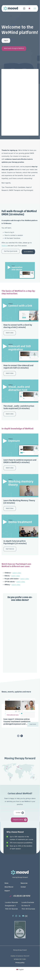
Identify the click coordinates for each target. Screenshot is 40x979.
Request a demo (18, 820)
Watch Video (9, 373)
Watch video (9, 333)
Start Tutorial (10, 549)
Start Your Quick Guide (10, 251)
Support (7, 890)
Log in (6, 40)
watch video (16, 573)
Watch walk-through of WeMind (14, 48)
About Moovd (9, 887)
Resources (24, 883)
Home (6, 883)
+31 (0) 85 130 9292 (21, 896)
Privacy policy (19, 962)
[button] (21, 735)
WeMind (4, 246)
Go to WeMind (28, 252)
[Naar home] (24, 8)
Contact (18, 812)
